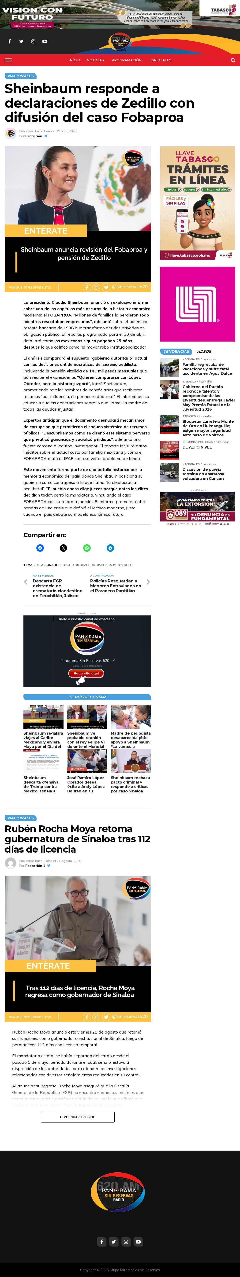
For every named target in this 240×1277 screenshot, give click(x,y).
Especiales (160, 60)
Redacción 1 (35, 866)
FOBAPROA (86, 565)
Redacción (33, 136)
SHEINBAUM (107, 565)
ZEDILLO (126, 565)
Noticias (95, 60)
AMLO (69, 565)
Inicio (74, 60)
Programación (127, 60)
